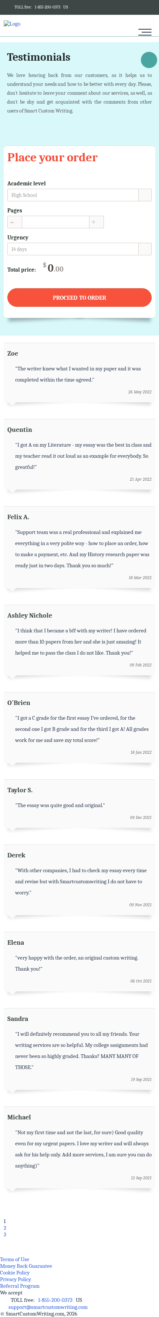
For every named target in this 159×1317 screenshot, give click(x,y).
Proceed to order (79, 298)
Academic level (26, 183)
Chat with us (149, 61)
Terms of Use (14, 1259)
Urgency (17, 237)
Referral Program (20, 1286)
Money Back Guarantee (26, 1266)
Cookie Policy (15, 1272)
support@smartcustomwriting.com (48, 1307)
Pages (14, 210)
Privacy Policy (15, 1279)
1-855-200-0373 (47, 7)
